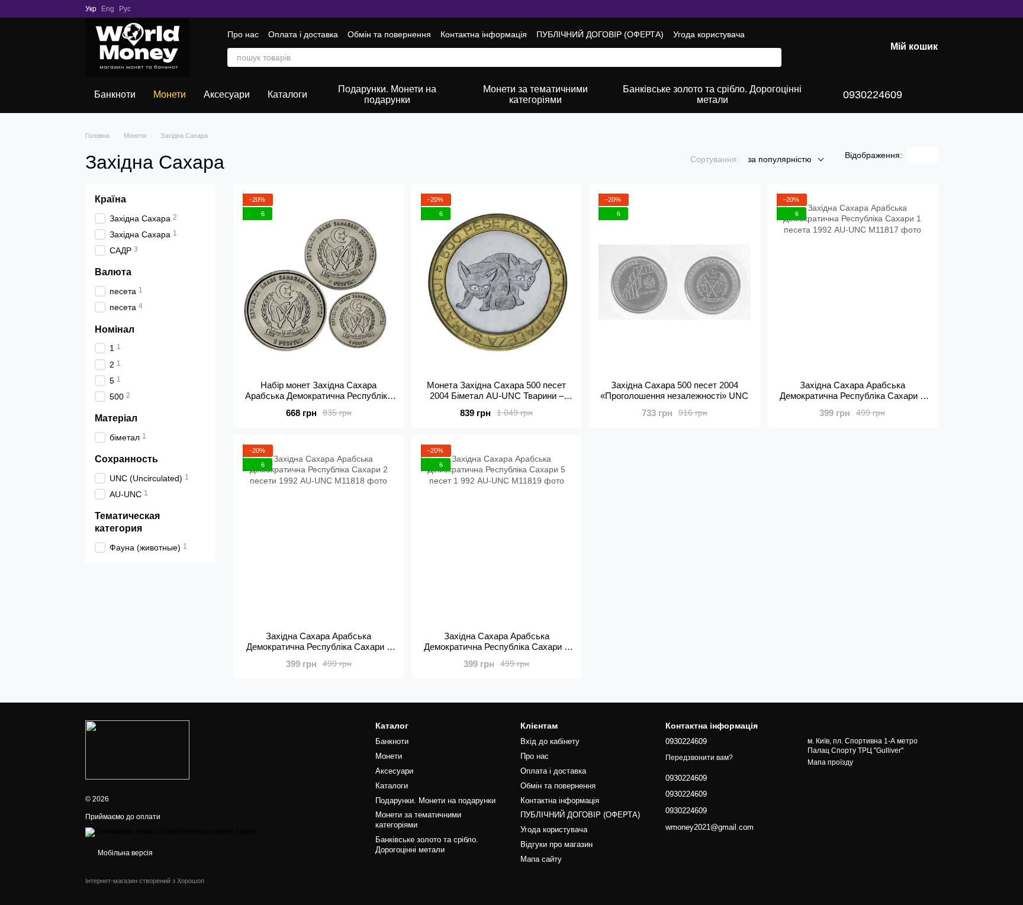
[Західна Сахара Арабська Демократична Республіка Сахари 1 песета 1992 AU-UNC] (853, 282)
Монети (169, 94)
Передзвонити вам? (699, 757)
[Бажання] (814, 47)
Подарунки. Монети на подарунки (387, 94)
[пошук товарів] (772, 57)
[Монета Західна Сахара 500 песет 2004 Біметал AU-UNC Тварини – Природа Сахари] (497, 282)
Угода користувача (709, 34)
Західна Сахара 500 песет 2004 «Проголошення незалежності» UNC (674, 390)
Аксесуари (227, 94)
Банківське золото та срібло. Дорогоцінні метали (712, 94)
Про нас (243, 34)
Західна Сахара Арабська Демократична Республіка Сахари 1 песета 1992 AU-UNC (852, 395)
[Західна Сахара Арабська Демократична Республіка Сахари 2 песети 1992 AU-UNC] (319, 533)
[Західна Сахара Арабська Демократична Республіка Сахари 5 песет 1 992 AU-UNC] (497, 533)
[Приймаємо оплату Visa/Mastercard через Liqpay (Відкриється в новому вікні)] (171, 832)
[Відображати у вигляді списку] (930, 155)
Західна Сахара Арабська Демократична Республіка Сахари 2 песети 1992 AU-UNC (318, 646)
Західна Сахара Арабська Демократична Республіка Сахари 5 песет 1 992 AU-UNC (496, 646)
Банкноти (115, 94)
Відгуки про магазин (556, 844)
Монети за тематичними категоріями (535, 94)
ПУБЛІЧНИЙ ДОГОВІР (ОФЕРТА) (600, 34)
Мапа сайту (541, 859)
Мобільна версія (124, 853)
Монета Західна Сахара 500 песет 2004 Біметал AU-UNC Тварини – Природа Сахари (496, 395)
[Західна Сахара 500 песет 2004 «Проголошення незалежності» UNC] (675, 282)
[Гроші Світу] (137, 749)
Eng (107, 8)
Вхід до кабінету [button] (550, 741)
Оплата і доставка (303, 34)
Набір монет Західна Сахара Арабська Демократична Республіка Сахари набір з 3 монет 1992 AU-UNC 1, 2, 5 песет (318, 401)
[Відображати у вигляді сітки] (914, 155)
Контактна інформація (483, 34)
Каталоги (287, 94)
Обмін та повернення (389, 34)
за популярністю (780, 159)
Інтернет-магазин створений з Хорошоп (144, 880)
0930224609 (872, 94)
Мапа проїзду (830, 762)
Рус (125, 8)
